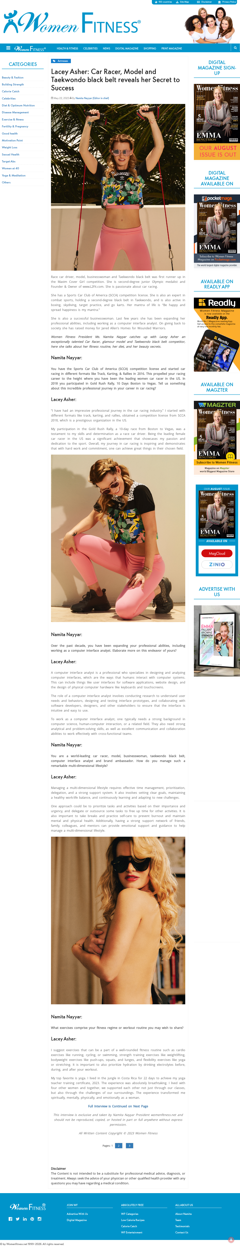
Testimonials (182, 1226)
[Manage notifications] (231, 1240)
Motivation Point (12, 140)
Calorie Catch (10, 91)
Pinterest (32, 1219)
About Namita (183, 1214)
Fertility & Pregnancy (15, 126)
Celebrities (9, 98)
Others (6, 182)
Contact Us (181, 1232)
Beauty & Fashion (12, 77)
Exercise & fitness (13, 119)
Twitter (18, 1219)
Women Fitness (72, 21)
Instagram (39, 1219)
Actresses (63, 61)
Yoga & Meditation (14, 175)
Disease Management (15, 112)
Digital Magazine (77, 1220)
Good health (10, 133)
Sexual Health (10, 154)
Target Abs (8, 161)
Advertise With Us (77, 1214)
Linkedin (25, 1219)
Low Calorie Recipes (133, 1220)
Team (178, 1220)
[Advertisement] (217, 742)
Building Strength (13, 84)
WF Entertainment (131, 1232)
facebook (10, 1219)
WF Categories (129, 1214)
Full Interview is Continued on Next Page (118, 1106)
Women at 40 (10, 168)
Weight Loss (9, 147)
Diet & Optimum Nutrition (18, 105)
